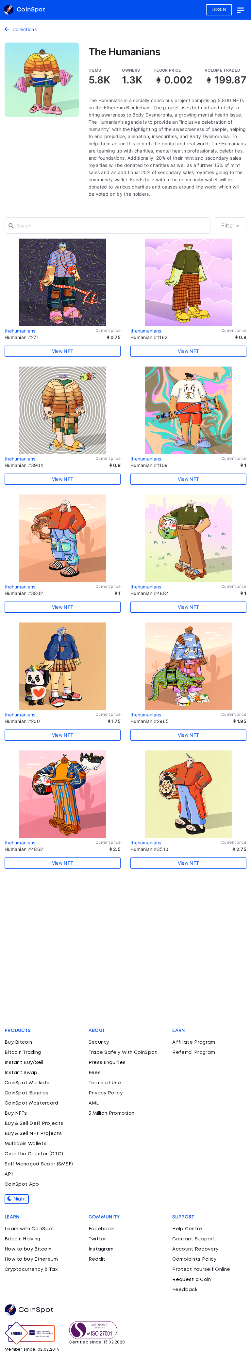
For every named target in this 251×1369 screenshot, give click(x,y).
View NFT (62, 351)
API (9, 1174)
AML (94, 1103)
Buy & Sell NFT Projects (33, 1134)
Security (99, 1042)
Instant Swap (21, 1073)
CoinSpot (36, 1310)
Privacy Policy (106, 1093)
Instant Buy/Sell (24, 1063)
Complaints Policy (194, 1259)
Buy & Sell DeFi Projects (34, 1124)
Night (19, 1199)
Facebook (101, 1229)
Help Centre (187, 1229)
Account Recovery (195, 1249)
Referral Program (193, 1052)
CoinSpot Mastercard (32, 1103)
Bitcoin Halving (23, 1239)
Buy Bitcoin (18, 1042)
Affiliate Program (193, 1042)
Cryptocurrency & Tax (31, 1269)
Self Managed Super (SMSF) (39, 1164)
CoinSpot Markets (27, 1083)
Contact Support (193, 1239)
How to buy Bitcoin (28, 1249)
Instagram (101, 1249)
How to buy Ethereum (31, 1259)
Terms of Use (105, 1083)
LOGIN (219, 10)
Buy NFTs (16, 1113)
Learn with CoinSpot (30, 1229)
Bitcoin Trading (23, 1052)
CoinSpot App (22, 1184)
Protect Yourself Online (201, 1269)
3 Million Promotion (112, 1113)
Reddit (97, 1259)
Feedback (184, 1290)
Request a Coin (191, 1280)
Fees (95, 1073)
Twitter (97, 1239)
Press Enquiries (107, 1063)
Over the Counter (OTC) (34, 1154)
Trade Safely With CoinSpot (123, 1052)
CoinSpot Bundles (27, 1093)
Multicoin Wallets (25, 1144)
